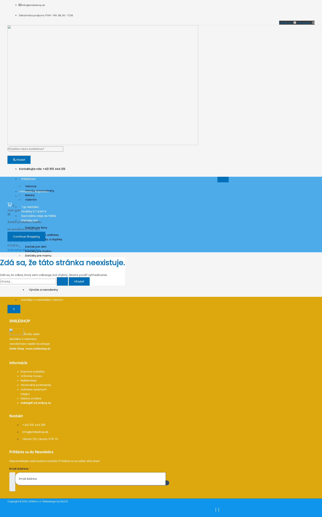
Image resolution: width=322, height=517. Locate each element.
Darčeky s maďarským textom (42, 300)
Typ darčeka (30, 207)
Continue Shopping (26, 236)
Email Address (20, 469)
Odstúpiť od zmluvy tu (35, 403)
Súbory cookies (30, 398)
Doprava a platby (32, 371)
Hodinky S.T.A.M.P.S (33, 211)
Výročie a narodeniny (43, 290)
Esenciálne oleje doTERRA (38, 216)
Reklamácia (28, 380)
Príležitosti (28, 179)
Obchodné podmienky (35, 385)
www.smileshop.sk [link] (38, 348)
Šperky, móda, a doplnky (45, 239)
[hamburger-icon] (223, 179)
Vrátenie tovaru (31, 376)
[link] (16, 348)
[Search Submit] (62, 281)
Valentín (31, 200)
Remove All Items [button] (19, 241)
